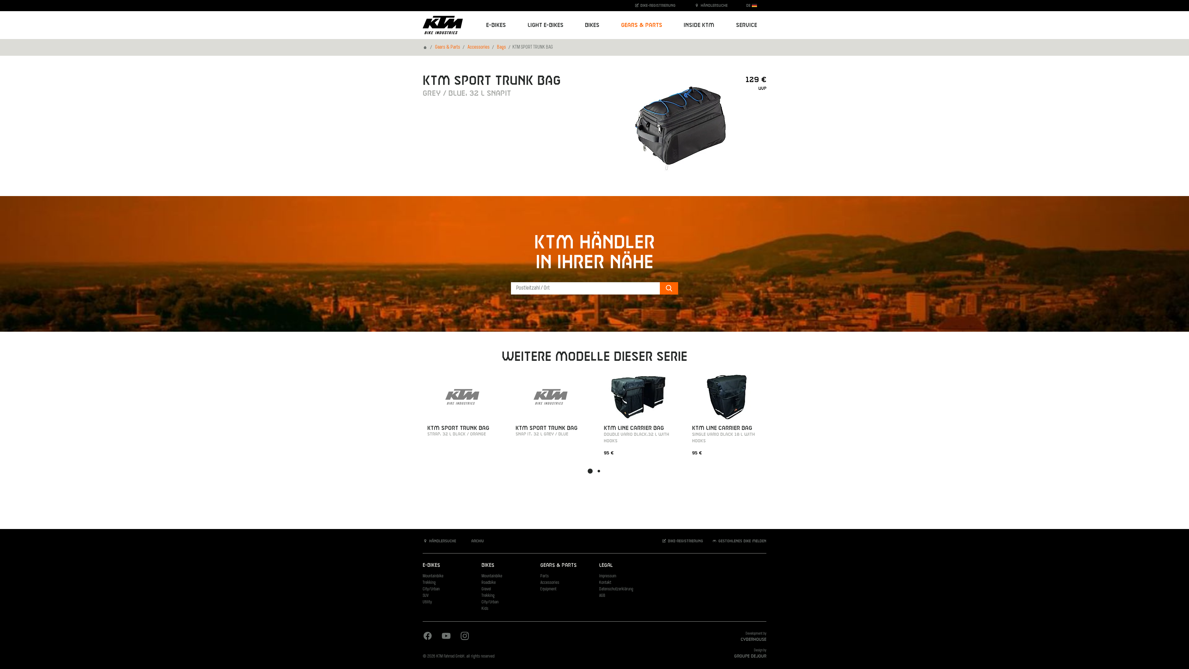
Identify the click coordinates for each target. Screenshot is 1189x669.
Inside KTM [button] (699, 25)
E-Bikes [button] (496, 25)
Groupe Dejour (750, 656)
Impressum (607, 576)
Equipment (548, 589)
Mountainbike (433, 576)
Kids (484, 608)
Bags (501, 47)
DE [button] (749, 5)
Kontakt (605, 582)
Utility (427, 602)
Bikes (487, 565)
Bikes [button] (592, 25)
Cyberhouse (753, 639)
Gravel (486, 589)
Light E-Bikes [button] (546, 25)
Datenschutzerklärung (616, 589)
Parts (544, 576)
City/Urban (431, 589)
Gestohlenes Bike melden (741, 541)
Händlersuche (713, 5)
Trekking (429, 582)
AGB (602, 595)
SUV (426, 595)
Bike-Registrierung (657, 5)
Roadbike (488, 582)
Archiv (477, 541)
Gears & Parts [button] (641, 25)
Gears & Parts (447, 47)
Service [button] (746, 25)
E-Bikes (431, 565)
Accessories (479, 47)
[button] (590, 471)
